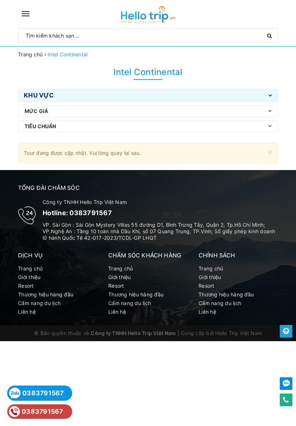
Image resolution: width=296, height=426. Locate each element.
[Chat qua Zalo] (286, 383)
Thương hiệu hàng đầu (45, 294)
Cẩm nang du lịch (39, 303)
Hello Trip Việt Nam (238, 333)
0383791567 (90, 213)
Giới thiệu (29, 277)
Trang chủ (30, 268)
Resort (26, 286)
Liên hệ (27, 312)
